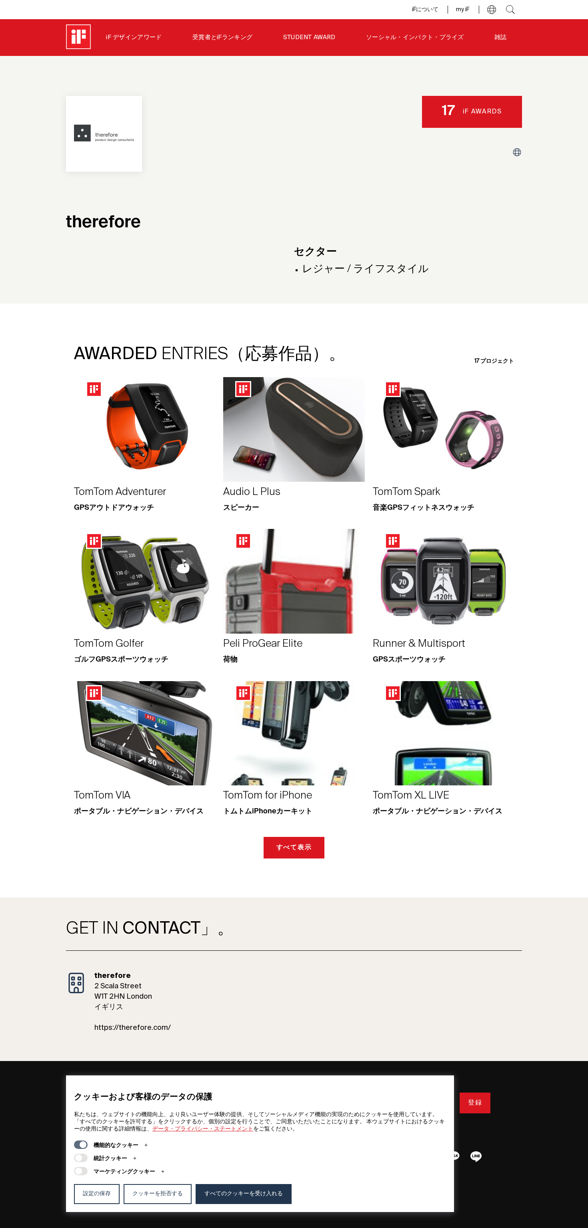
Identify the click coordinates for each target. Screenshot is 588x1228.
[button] (491, 9)
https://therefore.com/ (132, 1027)
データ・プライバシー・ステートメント (202, 1129)
